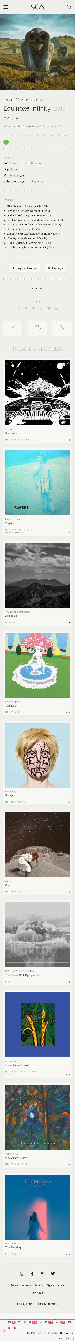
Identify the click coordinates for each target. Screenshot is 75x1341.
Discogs (57, 268)
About (61, 1285)
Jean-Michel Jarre (22, 99)
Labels (39, 1285)
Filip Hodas (11, 169)
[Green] (6, 142)
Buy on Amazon (27, 268)
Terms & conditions (47, 1303)
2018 (59, 109)
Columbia (10, 118)
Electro (42, 126)
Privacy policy (24, 1303)
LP (4, 126)
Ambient (30, 126)
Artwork (26, 1285)
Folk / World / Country (17, 1072)
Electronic (15, 126)
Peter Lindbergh (14, 181)
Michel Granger (13, 175)
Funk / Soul (24, 440)
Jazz (21, 530)
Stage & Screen (12, 533)
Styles (50, 1285)
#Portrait (37, 288)
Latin (28, 530)
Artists (14, 1285)
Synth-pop (55, 126)
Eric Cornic (10, 163)
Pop (20, 802)
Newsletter (37, 1292)
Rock (7, 622)
